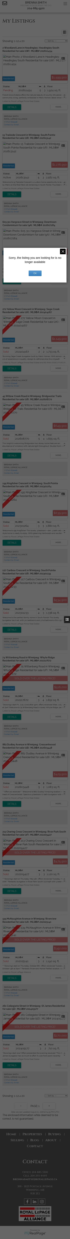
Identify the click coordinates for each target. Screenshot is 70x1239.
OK (35, 273)
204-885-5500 (36, 8)
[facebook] (27, 1202)
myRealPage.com (35, 1233)
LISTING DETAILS (12, 107)
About (51, 1140)
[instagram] (42, 1202)
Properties (32, 1134)
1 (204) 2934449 (10, 122)
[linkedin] (35, 1202)
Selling (17, 1140)
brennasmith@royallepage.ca (35, 1179)
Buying (54, 1134)
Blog (34, 1140)
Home (11, 1134)
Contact (35, 1146)
